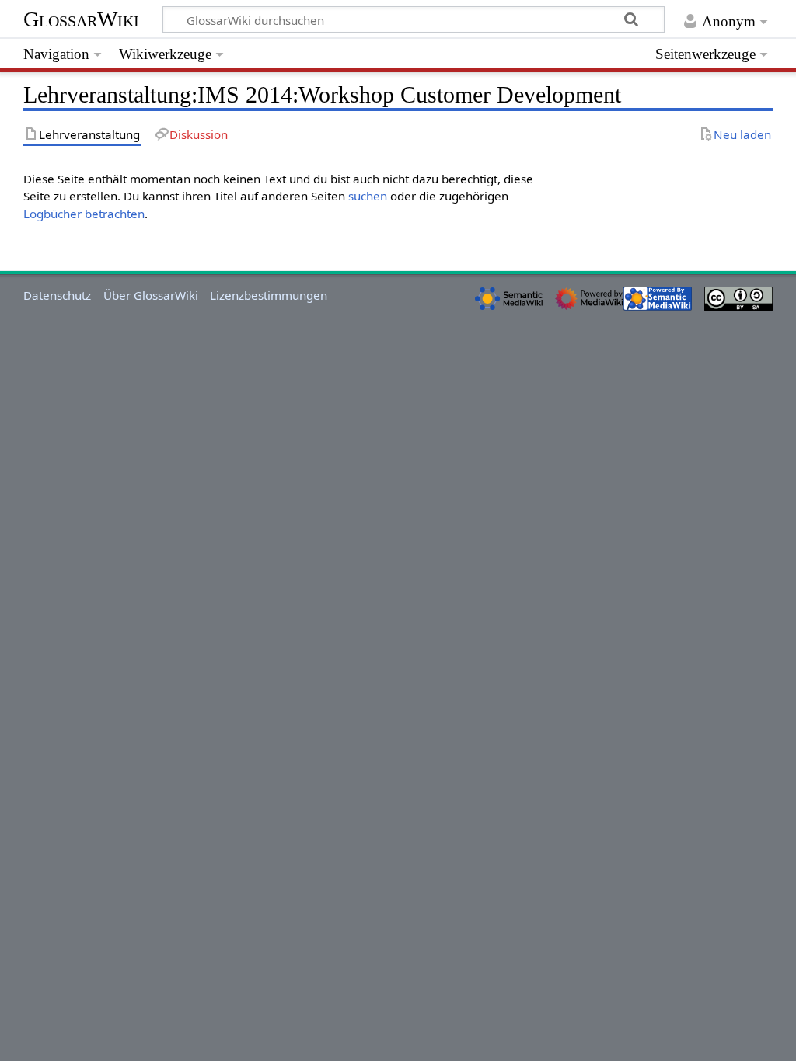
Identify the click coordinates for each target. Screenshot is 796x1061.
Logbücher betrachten (84, 213)
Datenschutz (57, 295)
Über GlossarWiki (150, 295)
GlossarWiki (81, 19)
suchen (367, 196)
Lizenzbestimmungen (268, 295)
